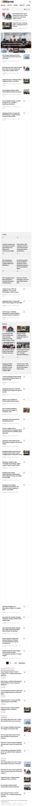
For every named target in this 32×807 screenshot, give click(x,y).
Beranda (4, 803)
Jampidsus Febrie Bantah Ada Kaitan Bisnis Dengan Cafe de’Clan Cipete (12, 442)
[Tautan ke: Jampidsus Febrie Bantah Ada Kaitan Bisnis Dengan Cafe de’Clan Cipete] (26, 442)
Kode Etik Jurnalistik (10, 804)
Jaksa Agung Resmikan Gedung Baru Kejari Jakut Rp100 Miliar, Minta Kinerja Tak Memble (11, 629)
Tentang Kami (20, 804)
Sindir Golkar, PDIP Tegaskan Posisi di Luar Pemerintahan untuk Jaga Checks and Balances (22, 248)
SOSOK (25, 803)
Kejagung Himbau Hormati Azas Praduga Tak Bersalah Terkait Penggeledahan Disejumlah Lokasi (12, 452)
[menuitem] (4, 50)
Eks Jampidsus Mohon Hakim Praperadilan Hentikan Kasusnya (13, 44)
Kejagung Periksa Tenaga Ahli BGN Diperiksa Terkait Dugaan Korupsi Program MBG (11, 114)
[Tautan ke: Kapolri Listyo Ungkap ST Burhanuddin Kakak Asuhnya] (26, 401)
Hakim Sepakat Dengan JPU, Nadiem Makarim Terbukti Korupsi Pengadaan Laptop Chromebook (10, 641)
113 (15, 663)
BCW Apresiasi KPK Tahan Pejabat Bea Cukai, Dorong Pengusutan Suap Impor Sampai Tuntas (12, 69)
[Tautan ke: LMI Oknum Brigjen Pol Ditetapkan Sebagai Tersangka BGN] (26, 608)
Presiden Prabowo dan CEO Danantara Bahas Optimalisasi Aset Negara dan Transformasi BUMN (8, 248)
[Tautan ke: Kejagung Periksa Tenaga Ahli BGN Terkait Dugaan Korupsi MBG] (26, 302)
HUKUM (5, 9)
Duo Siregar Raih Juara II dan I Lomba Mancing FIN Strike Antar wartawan (11, 56)
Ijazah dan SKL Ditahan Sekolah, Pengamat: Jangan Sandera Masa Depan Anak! (12, 618)
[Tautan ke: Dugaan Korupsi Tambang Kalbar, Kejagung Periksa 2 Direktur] (7, 25)
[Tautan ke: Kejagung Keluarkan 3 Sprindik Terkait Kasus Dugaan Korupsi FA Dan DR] (26, 390)
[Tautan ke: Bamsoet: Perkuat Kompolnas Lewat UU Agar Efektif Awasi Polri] (23, 273)
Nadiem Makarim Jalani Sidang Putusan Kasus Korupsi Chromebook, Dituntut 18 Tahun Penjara (11, 653)
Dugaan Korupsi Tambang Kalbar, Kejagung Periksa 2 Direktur (20, 24)
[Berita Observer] (8, 1)
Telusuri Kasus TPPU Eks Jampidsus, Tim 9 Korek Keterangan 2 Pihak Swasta (10, 290)
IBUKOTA (4, 61)
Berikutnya (22, 663)
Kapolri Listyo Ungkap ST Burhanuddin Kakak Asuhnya (10, 400)
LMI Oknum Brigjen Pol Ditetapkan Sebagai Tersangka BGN (11, 608)
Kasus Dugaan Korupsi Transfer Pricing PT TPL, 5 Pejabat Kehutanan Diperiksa (11, 102)
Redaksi (3, 804)
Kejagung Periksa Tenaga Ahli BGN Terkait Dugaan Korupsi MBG (12, 301)
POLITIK (9, 803)
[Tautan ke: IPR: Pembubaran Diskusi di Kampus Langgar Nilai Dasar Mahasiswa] (8, 256)
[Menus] (30, 1)
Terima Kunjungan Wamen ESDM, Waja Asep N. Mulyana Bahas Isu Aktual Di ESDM (11, 378)
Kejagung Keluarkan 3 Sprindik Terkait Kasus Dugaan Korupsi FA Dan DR (12, 390)
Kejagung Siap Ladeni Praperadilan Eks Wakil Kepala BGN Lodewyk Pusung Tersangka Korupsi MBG (12, 475)
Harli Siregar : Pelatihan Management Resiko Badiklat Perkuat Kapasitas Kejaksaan (10, 313)
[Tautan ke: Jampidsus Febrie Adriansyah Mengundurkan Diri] (26, 420)
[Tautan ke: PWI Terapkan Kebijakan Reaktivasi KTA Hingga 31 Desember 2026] (26, 410)
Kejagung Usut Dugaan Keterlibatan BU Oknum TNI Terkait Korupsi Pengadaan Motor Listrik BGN (10, 487)
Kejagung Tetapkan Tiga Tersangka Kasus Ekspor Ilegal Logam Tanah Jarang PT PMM (11, 463)
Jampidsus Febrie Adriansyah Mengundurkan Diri (10, 420)
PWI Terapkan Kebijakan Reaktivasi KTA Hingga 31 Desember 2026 (9, 410)
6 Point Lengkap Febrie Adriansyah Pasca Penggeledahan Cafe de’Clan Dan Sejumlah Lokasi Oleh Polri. (12, 431)
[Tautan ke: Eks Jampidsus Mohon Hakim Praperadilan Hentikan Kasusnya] (16, 40)
